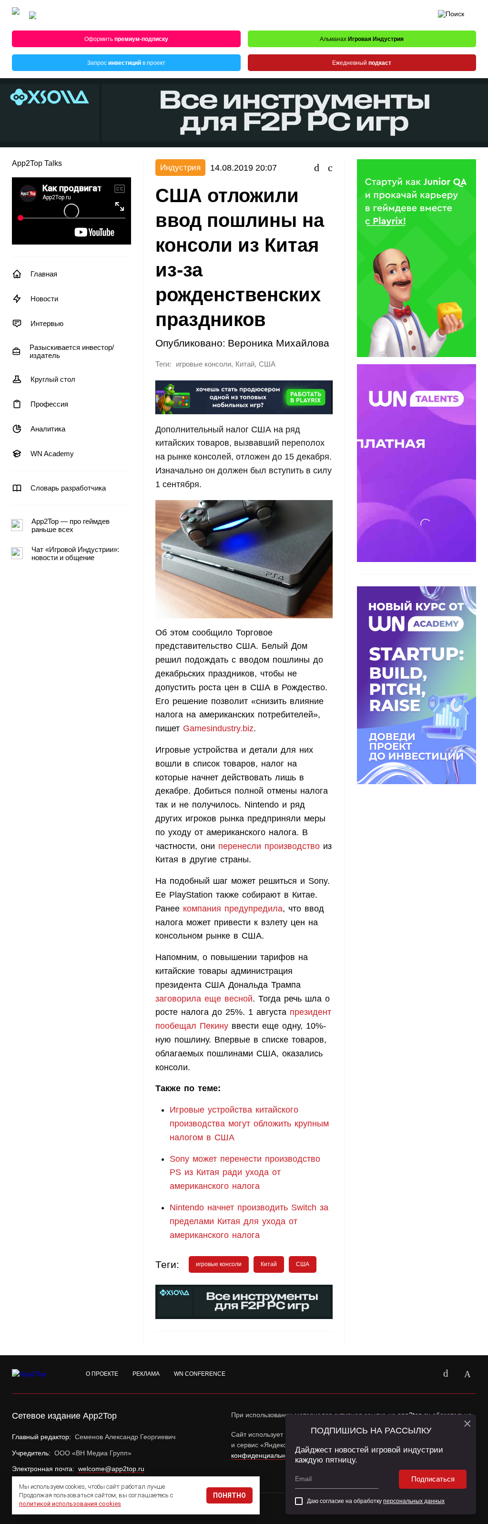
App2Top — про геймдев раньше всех (70, 525)
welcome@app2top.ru (111, 1469)
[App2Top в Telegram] (467, 1374)
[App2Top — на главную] (38, 1374)
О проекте (102, 1374)
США (267, 364)
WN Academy (52, 454)
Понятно (229, 1495)
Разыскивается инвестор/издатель (72, 351)
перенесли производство (269, 846)
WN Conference (199, 1374)
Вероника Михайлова (278, 343)
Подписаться (433, 1479)
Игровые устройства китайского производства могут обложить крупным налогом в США (249, 1123)
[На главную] (16, 15)
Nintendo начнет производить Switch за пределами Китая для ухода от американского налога (249, 1221)
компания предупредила (233, 908)
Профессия (49, 404)
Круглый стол (52, 379)
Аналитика (47, 429)
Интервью (46, 323)
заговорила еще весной (204, 998)
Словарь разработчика (68, 488)
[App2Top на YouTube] (423, 1374)
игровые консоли (203, 364)
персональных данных (414, 1501)
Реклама (146, 1374)
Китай (244, 364)
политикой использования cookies (70, 1503)
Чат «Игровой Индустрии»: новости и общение (75, 553)
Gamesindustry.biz (218, 728)
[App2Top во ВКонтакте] (445, 1374)
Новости (44, 299)
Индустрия (180, 167)
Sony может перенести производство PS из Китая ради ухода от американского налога (245, 1172)
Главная (43, 274)
